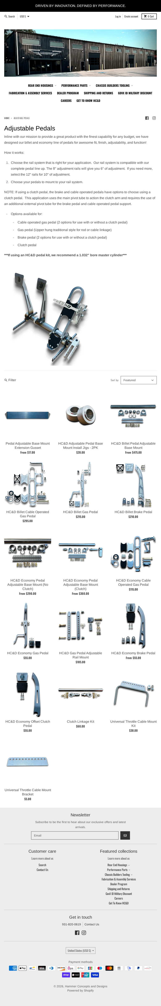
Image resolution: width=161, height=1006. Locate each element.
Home (6, 118)
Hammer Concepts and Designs (86, 986)
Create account (131, 16)
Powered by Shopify (80, 990)
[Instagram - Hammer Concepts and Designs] (154, 118)
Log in (118, 16)
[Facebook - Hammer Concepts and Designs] (147, 118)
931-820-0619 (71, 924)
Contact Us (91, 924)
